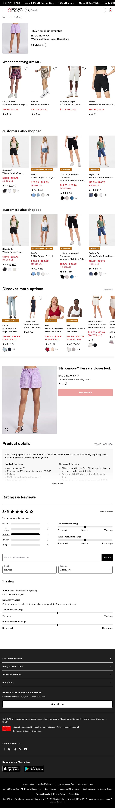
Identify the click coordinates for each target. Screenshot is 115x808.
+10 (47, 195)
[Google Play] (34, 769)
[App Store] (11, 769)
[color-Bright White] (9, 191)
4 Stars (6, 528)
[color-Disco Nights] (43, 195)
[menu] (4, 10)
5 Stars (6, 523)
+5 (14, 349)
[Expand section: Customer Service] (57, 658)
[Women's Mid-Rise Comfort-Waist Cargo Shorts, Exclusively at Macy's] (15, 152)
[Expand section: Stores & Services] (57, 674)
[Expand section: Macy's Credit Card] (57, 666)
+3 (18, 191)
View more (57, 483)
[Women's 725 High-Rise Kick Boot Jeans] (11, 307)
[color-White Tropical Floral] (69, 349)
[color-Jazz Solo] (33, 195)
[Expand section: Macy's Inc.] (57, 682)
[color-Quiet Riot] (38, 195)
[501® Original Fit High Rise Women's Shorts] (44, 152)
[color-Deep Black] (5, 191)
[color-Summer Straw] (67, 198)
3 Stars (6, 534)
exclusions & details (81, 471)
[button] (10, 17)
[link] (15, 108)
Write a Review (106, 512)
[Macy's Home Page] (15, 10)
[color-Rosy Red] (47, 349)
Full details (38, 45)
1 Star (6, 545)
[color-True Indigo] (72, 198)
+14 (78, 349)
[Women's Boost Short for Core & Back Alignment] (102, 82)
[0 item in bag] (110, 10)
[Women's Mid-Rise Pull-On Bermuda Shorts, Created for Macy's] (73, 152)
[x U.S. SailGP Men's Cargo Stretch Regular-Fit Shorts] (73, 82)
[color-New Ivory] (90, 345)
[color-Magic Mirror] (5, 349)
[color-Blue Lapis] (91, 195)
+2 (76, 198)
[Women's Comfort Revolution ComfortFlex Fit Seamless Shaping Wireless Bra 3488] (76, 307)
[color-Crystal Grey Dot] (73, 349)
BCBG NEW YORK (41, 35)
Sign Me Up (57, 704)
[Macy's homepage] (3, 17)
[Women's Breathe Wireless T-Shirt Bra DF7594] (54, 307)
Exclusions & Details (21, 731)
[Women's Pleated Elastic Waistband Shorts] (97, 307)
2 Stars (6, 540)
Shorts (18, 17)
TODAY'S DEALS (11, 3)
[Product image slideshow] (29, 400)
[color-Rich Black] (95, 345)
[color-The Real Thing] (9, 349)
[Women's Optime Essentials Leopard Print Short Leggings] (44, 82)
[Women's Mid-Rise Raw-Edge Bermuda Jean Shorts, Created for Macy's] (102, 152)
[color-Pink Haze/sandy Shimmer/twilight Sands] (112, 342)
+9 (56, 349)
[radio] (4, 190)
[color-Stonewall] (14, 191)
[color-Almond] (52, 349)
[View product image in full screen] (6, 430)
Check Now (36, 731)
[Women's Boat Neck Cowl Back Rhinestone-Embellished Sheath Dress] (33, 307)
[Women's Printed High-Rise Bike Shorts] (15, 82)
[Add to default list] (26, 69)
